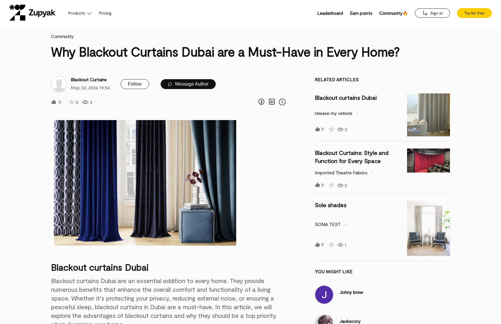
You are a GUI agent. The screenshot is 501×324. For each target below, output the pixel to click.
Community (62, 36)
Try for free (474, 13)
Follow (135, 84)
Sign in (436, 12)
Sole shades (330, 204)
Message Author (191, 84)
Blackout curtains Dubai (346, 97)
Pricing (105, 12)
